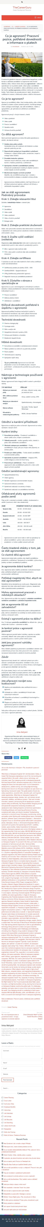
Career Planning (12, 1007)
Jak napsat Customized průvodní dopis (15, 1206)
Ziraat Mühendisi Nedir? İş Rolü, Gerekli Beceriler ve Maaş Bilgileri (32, 1015)
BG (3, 1219)
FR (20, 1219)
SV (31, 1221)
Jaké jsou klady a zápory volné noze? (15, 1184)
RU (19, 1221)
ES (28, 1221)
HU (32, 1219)
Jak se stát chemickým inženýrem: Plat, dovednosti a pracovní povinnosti (20, 769)
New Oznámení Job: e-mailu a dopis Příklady (17, 1143)
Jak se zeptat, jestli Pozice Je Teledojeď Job (17, 1161)
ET (15, 1219)
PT (10, 1221)
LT (40, 1219)
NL (12, 1219)
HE (29, 1219)
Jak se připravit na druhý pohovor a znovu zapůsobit (19, 1176)
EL (26, 1219)
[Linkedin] (19, 748)
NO (7, 1221)
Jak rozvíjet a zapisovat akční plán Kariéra (16, 1191)
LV (38, 1219)
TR (34, 1221)
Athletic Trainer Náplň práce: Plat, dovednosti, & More (20, 1197)
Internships (7, 1110)
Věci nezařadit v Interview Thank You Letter (17, 1187)
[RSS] (22, 2)
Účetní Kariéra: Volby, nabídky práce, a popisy (17, 1155)
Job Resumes (8, 1119)
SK (22, 1221)
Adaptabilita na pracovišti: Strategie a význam (17, 1194)
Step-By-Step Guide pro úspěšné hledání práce (18, 1164)
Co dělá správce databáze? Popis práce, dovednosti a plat (21, 1200)
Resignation (7, 1129)
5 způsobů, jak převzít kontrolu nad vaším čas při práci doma (22, 1158)
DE (23, 1219)
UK (37, 1221)
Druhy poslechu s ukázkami (12, 1203)
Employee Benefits (9, 1107)
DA (9, 1219)
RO (16, 1221)
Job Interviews (8, 1113)
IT (35, 1219)
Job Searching (8, 1123)
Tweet (16, 758)
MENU (39, 18)
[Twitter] (25, 748)
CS (6, 1219)
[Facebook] (22, 748)
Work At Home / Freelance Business (15, 1135)
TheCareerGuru (22, 7)
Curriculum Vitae (9, 1104)
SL (25, 1221)
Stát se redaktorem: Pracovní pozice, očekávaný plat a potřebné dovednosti (21, 1000)
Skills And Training (9, 1132)
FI (17, 1219)
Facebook (8, 758)
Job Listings (7, 1116)
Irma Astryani (8, 1025)
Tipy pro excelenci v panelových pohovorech (17, 1173)
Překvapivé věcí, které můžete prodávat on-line (18, 1147)
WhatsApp (24, 758)
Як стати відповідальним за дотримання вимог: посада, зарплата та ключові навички (11, 1015)
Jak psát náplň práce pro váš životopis (15, 1209)
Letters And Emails (9, 1126)
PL (13, 1221)
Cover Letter (7, 1101)
